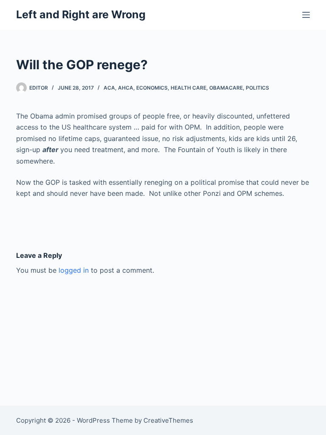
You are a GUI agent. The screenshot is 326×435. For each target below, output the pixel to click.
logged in (74, 270)
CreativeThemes (168, 420)
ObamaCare (226, 88)
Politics (257, 88)
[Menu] (306, 15)
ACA (109, 88)
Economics (152, 88)
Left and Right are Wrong (81, 14)
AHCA (125, 88)
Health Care (188, 88)
